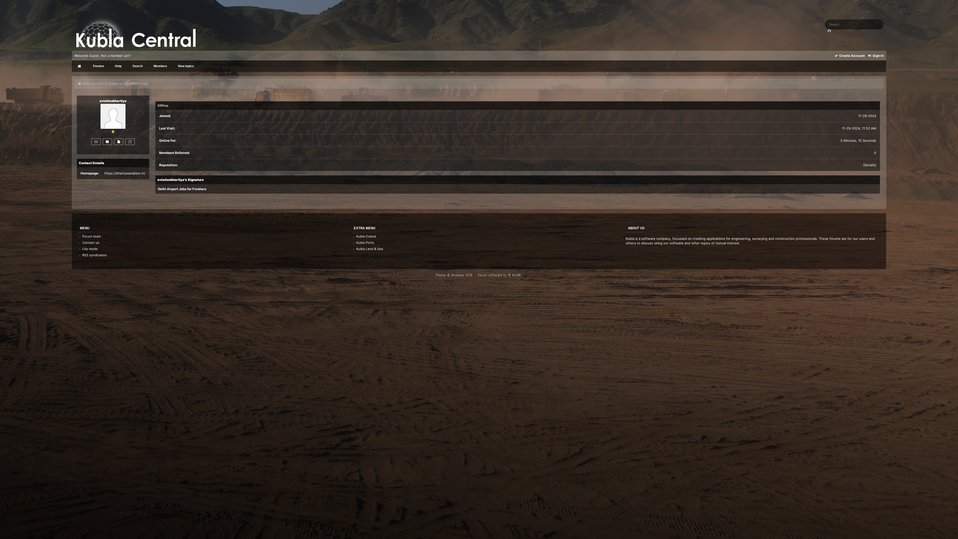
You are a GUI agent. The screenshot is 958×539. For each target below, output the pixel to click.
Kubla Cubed (365, 236)
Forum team (91, 236)
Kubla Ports (364, 243)
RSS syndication (94, 255)
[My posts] (118, 141)
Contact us (90, 243)
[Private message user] (96, 141)
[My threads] (129, 141)
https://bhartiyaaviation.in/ (124, 173)
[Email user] (107, 141)
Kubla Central (93, 84)
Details (869, 165)
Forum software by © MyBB (500, 275)
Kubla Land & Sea (369, 249)
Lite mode (89, 249)
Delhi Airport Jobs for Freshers (182, 189)
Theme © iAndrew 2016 (454, 275)
